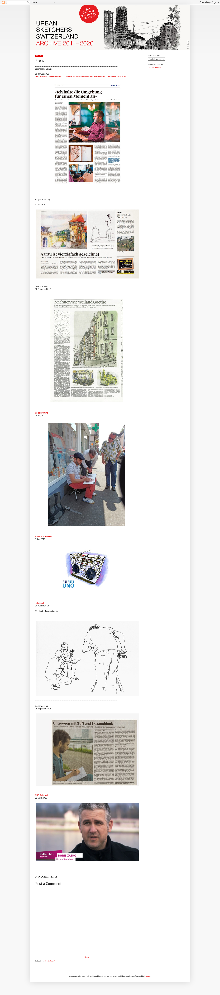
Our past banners (154, 67)
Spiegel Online (41, 413)
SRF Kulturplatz (42, 795)
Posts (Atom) (50, 961)
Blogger (147, 976)
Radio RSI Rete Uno (44, 536)
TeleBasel (39, 603)
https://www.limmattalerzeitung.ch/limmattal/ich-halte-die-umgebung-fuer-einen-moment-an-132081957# (80, 76)
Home (87, 957)
